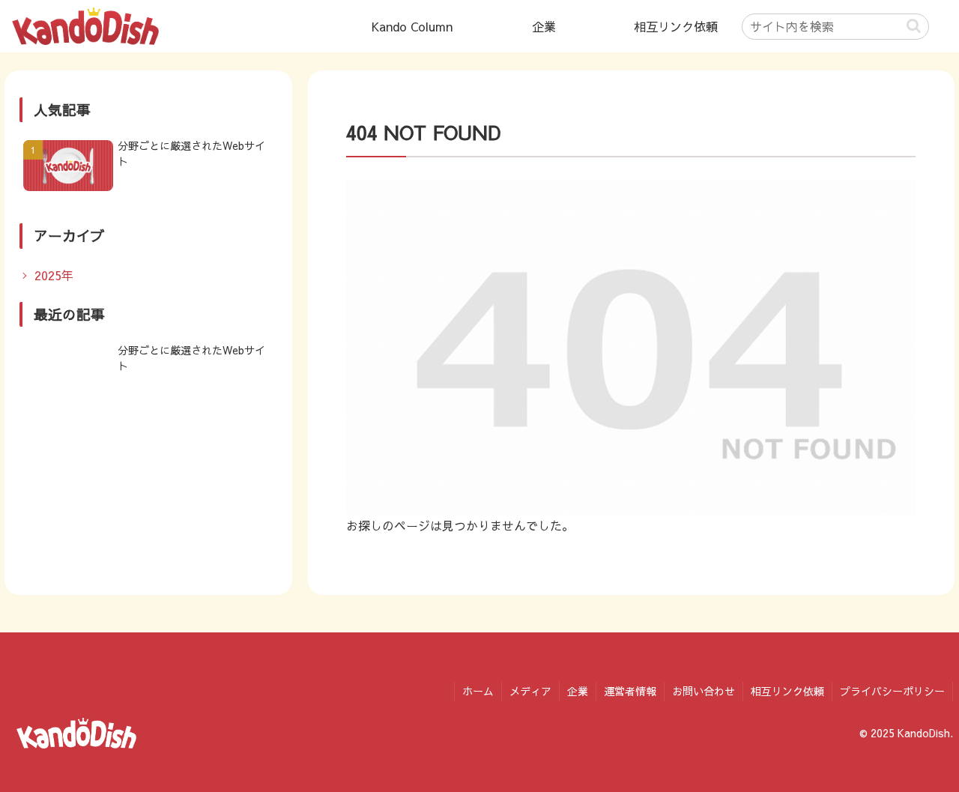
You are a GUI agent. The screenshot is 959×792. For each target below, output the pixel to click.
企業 (577, 690)
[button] (914, 25)
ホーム (478, 690)
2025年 (53, 275)
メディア (530, 690)
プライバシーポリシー (892, 690)
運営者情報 (630, 690)
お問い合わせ (703, 690)
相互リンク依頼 (787, 690)
